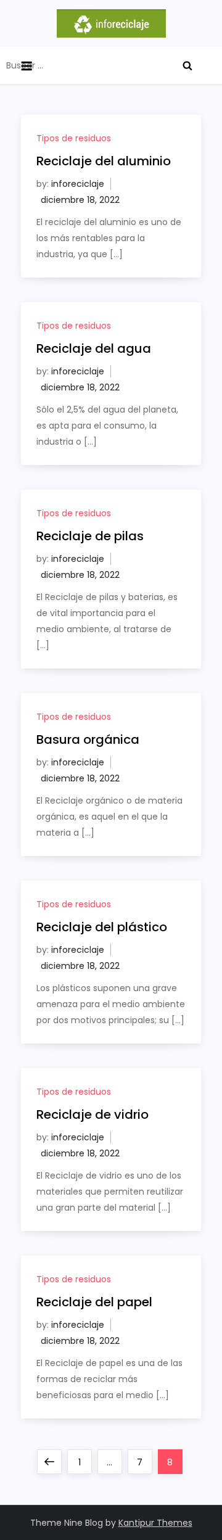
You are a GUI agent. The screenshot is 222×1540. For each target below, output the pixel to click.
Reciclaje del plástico (101, 927)
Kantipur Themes (155, 1523)
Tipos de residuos (73, 138)
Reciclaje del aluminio (103, 161)
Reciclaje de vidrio (92, 1114)
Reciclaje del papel (94, 1302)
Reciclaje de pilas (90, 536)
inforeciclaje (77, 184)
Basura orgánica (87, 739)
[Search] (187, 65)
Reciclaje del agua (93, 348)
